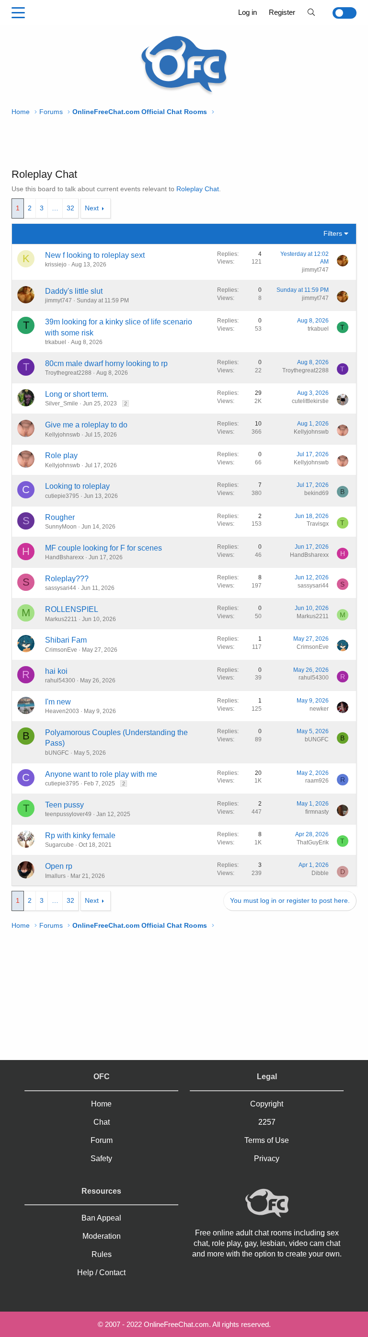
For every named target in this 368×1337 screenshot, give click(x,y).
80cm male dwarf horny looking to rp (106, 363)
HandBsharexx (64, 557)
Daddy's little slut (74, 291)
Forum (102, 1140)
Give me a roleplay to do (86, 425)
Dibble (320, 873)
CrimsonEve (61, 649)
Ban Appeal (101, 1218)
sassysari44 (60, 588)
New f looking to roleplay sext (95, 255)
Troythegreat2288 (68, 372)
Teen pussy (64, 805)
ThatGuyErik (313, 842)
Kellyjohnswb (62, 434)
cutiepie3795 (62, 496)
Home (101, 1104)
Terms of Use (266, 1140)
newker (319, 708)
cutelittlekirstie (310, 401)
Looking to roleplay (77, 486)
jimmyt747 (315, 269)
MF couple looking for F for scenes (103, 548)
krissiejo (56, 264)
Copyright (266, 1104)
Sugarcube (59, 844)
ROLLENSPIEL (71, 609)
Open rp (58, 866)
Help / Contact (101, 1272)
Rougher (60, 517)
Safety (101, 1158)
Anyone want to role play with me (101, 774)
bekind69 (316, 493)
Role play (61, 455)
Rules (102, 1254)
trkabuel (55, 342)
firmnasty (317, 811)
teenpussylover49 (68, 814)
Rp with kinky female (80, 835)
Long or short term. (76, 394)
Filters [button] (332, 233)
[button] (18, 13)
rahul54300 (60, 680)
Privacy (266, 1158)
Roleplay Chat (197, 189)
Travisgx (318, 523)
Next (92, 208)
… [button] (55, 208)
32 (70, 208)
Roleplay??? (67, 579)
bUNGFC (57, 752)
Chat (101, 1122)
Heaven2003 (62, 711)
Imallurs (55, 876)
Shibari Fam (66, 640)
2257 (267, 1122)
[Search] (311, 12)
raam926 (317, 780)
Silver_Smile (61, 403)
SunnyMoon (61, 526)
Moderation (101, 1236)
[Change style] (339, 12)
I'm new (58, 702)
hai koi (56, 671)
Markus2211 (61, 619)
